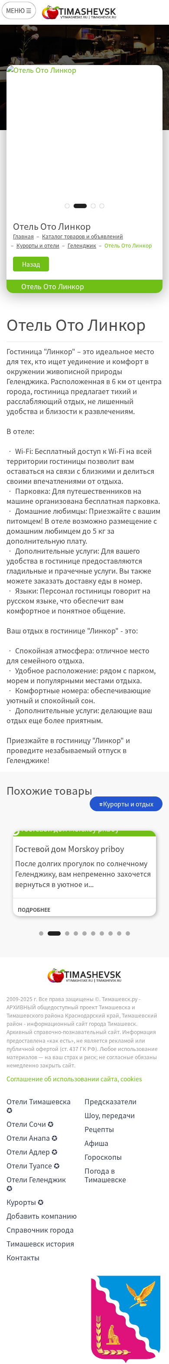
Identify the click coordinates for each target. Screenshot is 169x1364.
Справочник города (40, 1229)
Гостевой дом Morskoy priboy (69, 849)
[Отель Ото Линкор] (84, 141)
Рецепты (99, 1129)
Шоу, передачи (109, 1115)
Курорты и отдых (128, 803)
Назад (31, 264)
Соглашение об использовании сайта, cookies (74, 1078)
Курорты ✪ (24, 1202)
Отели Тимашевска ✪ (38, 1105)
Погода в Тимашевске (105, 1175)
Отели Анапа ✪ (31, 1137)
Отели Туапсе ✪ (32, 1165)
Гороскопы (103, 1156)
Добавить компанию (41, 1215)
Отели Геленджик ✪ (36, 1183)
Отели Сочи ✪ (29, 1123)
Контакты (22, 1257)
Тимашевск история (40, 1243)
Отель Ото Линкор (52, 286)
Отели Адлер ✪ (31, 1151)
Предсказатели (110, 1101)
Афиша (96, 1143)
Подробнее (34, 910)
